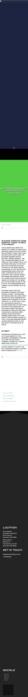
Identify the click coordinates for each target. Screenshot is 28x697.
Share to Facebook (8, 396)
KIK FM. (19, 350)
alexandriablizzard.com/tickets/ (14, 345)
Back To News (6, 225)
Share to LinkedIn (8, 398)
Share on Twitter (8, 393)
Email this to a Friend (9, 401)
